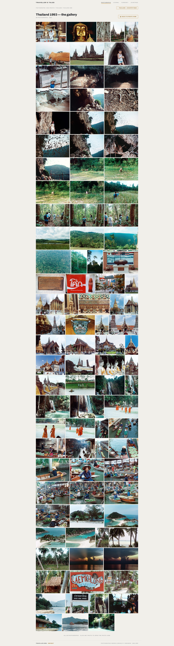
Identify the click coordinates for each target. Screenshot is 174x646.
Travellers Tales (45, 2)
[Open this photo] (51, 32)
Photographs (106, 2)
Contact (51, 643)
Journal (116, 2)
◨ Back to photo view (128, 16)
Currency (124, 2)
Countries (134, 2)
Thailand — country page (127, 7)
